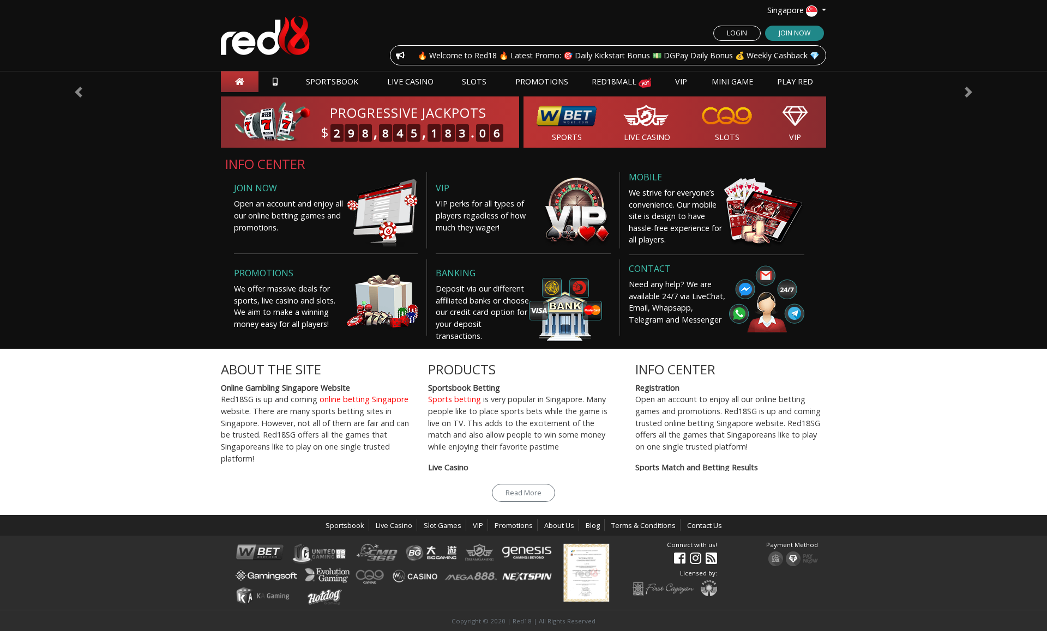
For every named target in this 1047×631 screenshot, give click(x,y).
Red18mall (615, 81)
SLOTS (474, 81)
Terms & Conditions (643, 525)
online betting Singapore (364, 399)
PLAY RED (795, 81)
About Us (559, 525)
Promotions (541, 81)
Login (737, 33)
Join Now (794, 33)
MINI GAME (732, 81)
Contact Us (704, 525)
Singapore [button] (786, 10)
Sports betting (454, 399)
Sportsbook (332, 81)
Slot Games (442, 525)
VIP (681, 81)
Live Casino (410, 81)
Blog (593, 525)
